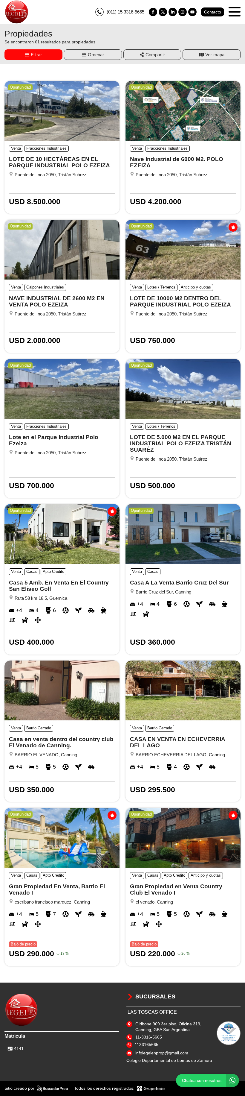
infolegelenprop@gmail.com (161, 1053)
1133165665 (146, 1044)
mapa (218, 54)
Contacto (212, 12)
